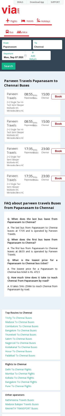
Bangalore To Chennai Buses (21, 330)
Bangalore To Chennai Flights (21, 382)
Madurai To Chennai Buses (19, 322)
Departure (8, 53)
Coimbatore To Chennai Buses (21, 326)
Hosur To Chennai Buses (18, 351)
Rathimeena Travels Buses (19, 400)
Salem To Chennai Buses (18, 338)
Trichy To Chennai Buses (18, 317)
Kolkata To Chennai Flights (19, 377)
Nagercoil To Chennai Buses (20, 343)
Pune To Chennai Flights (18, 386)
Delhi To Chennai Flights (18, 369)
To (35, 43)
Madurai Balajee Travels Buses (22, 404)
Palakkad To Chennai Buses (20, 355)
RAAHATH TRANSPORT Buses (21, 408)
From (6, 43)
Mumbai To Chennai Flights (20, 373)
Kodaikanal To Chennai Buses (21, 347)
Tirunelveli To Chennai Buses (20, 334)
